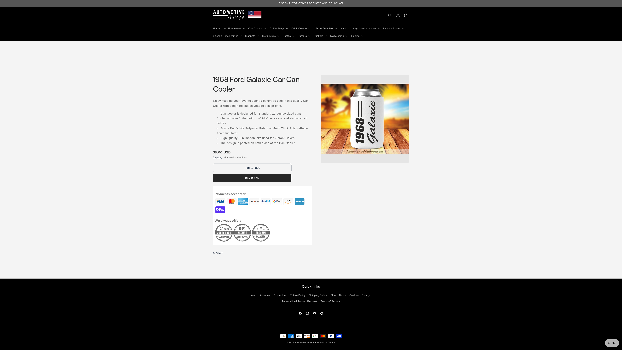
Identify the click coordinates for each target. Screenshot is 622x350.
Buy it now (252, 177)
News (342, 295)
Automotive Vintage (305, 342)
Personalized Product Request (299, 301)
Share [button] (219, 253)
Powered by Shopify (325, 342)
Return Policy (298, 295)
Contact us (280, 295)
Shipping (217, 157)
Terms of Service (330, 301)
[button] (234, 28)
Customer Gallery (359, 295)
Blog (333, 295)
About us (265, 295)
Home (252, 295)
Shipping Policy (318, 295)
